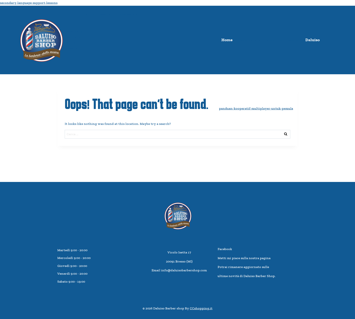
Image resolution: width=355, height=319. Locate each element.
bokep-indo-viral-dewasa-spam (133, 11)
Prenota (301, 176)
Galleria (239, 176)
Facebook (225, 249)
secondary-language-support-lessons (29, 3)
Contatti (270, 176)
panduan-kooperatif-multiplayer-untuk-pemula (256, 108)
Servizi (307, 108)
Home (227, 39)
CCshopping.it (201, 308)
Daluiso (312, 39)
